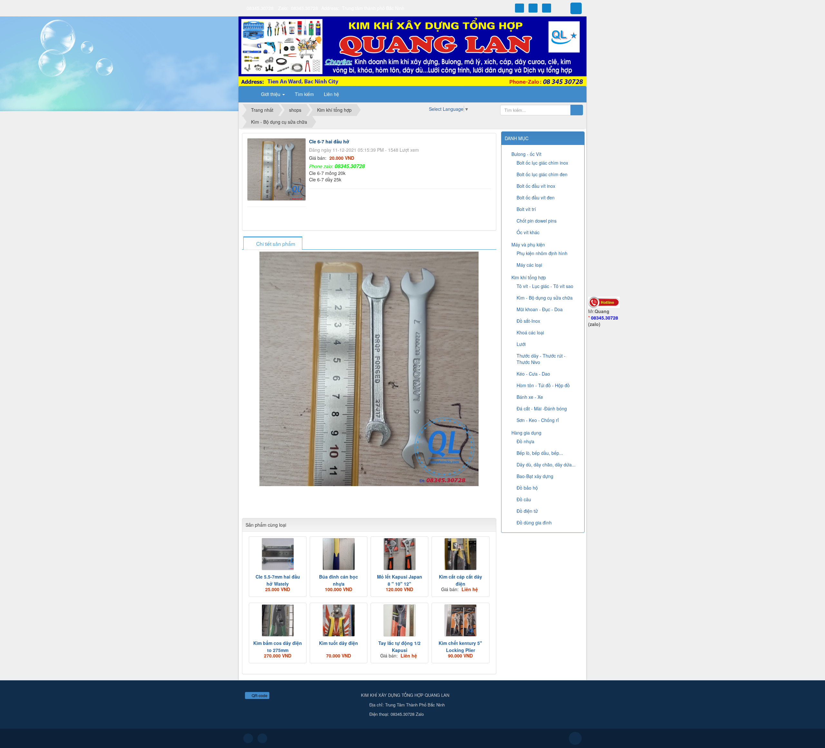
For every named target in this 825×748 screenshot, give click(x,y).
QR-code (259, 695)
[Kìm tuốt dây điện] (338, 620)
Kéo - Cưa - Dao (533, 373)
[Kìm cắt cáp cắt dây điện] (460, 554)
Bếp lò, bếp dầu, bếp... (540, 453)
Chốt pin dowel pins (537, 220)
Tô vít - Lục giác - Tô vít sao (545, 286)
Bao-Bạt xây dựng (535, 476)
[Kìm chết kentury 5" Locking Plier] (460, 620)
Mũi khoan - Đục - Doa (540, 309)
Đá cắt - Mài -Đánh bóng (542, 408)
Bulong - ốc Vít (526, 154)
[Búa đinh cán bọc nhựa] (338, 554)
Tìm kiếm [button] (304, 94)
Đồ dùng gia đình (534, 522)
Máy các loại (529, 265)
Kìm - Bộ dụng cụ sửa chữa (545, 297)
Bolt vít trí (526, 209)
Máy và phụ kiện (528, 244)
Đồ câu (524, 499)
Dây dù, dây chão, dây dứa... (546, 464)
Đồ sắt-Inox (528, 321)
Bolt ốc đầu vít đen (536, 197)
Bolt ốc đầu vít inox (536, 186)
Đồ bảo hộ (527, 487)
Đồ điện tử (527, 511)
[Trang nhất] (248, 94)
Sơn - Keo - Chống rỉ (538, 420)
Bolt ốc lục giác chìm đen (542, 174)
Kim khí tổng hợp (528, 277)
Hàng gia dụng (526, 432)
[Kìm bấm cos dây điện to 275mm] (277, 620)
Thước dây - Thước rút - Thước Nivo (541, 358)
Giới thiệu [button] (271, 94)
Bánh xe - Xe (530, 397)
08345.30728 (260, 8)
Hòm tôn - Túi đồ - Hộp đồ (543, 385)
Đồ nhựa (525, 441)
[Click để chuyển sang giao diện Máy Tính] (262, 738)
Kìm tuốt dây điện (338, 643)
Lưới (521, 344)
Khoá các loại (530, 332)
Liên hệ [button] (331, 94)
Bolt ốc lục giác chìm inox (542, 162)
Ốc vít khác (528, 232)
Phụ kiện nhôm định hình (542, 253)
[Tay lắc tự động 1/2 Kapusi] (399, 620)
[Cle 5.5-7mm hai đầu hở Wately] (277, 554)
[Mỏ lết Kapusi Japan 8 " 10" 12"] (399, 554)
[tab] (273, 243)
